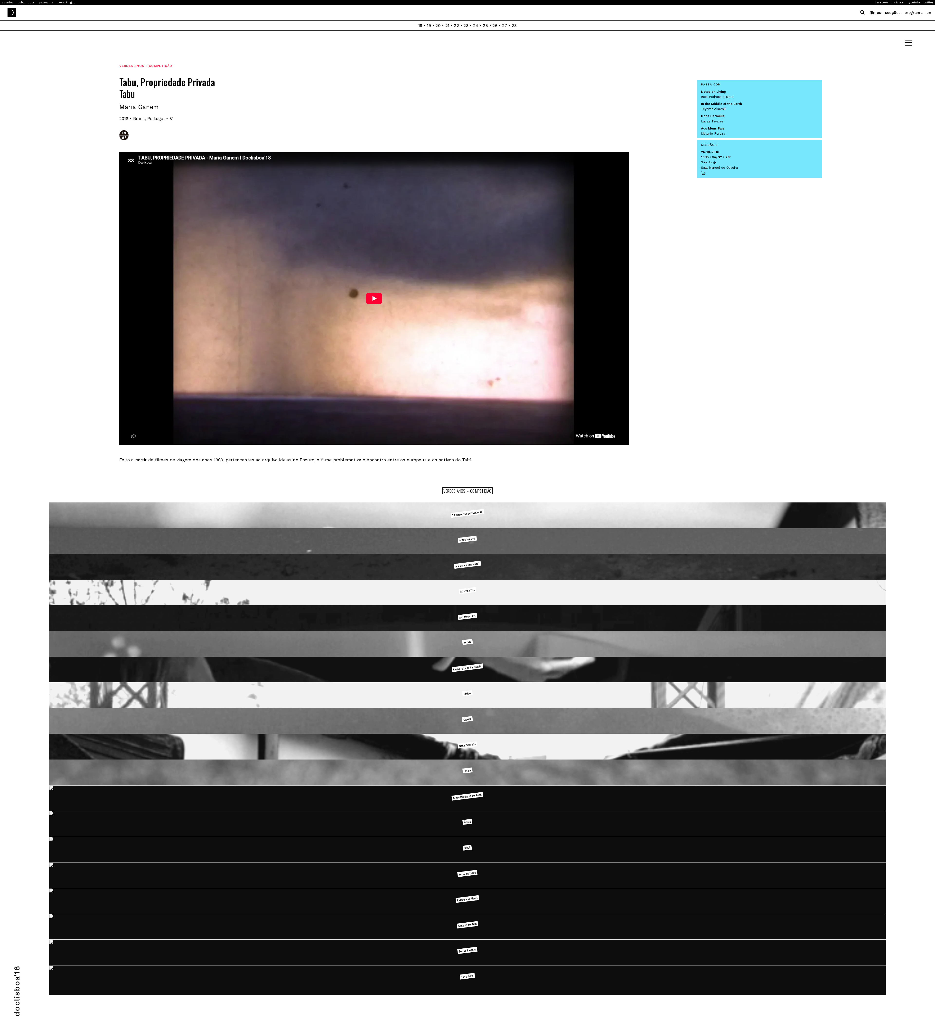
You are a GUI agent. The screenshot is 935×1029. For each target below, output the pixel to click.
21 (447, 25)
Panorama (46, 2)
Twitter (928, 2)
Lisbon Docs (26, 2)
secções (893, 12)
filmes (875, 12)
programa (914, 12)
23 (465, 25)
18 (420, 25)
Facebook (881, 2)
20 (438, 25)
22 (456, 25)
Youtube (915, 2)
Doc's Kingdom (67, 2)
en (928, 12)
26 (494, 25)
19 (429, 25)
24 (475, 25)
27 (504, 25)
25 (485, 25)
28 (514, 25)
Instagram (899, 2)
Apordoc (8, 2)
